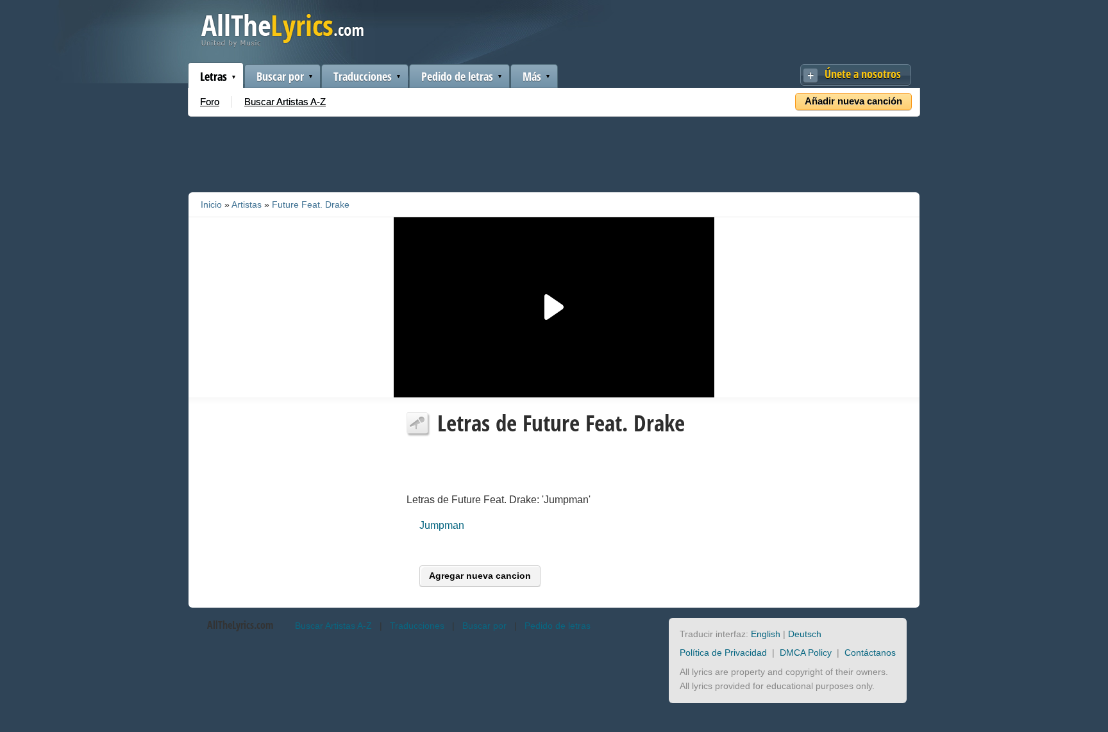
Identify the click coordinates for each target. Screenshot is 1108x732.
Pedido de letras (457, 76)
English (765, 634)
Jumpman (441, 525)
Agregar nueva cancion (480, 575)
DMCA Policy (806, 652)
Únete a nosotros (863, 73)
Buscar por (280, 76)
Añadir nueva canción (853, 101)
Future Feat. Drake (310, 204)
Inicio (211, 204)
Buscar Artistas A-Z (285, 101)
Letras (213, 76)
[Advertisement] (554, 152)
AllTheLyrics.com (240, 625)
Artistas (246, 204)
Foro (209, 101)
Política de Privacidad (723, 652)
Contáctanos (870, 652)
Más (532, 76)
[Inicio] (282, 43)
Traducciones (362, 76)
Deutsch (804, 634)
